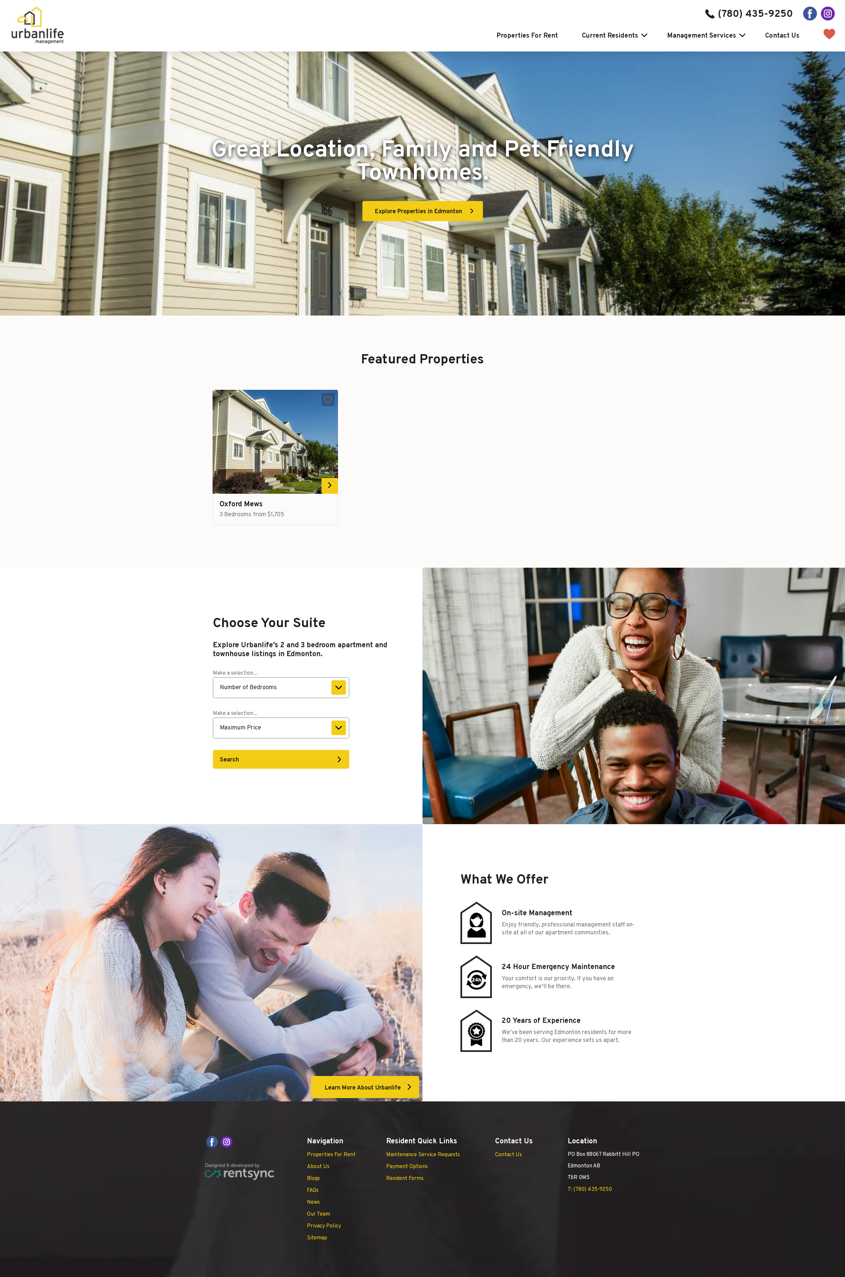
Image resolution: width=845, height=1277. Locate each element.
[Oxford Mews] (275, 442)
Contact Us (782, 36)
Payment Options (407, 1166)
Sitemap (317, 1238)
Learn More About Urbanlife (363, 1088)
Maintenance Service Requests (423, 1155)
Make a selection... (235, 673)
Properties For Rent (527, 36)
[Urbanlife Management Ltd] (37, 25)
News (313, 1202)
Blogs (313, 1178)
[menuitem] (524, 36)
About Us (318, 1166)
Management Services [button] (701, 36)
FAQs (313, 1190)
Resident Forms (404, 1178)
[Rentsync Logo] (239, 1171)
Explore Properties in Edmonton (418, 212)
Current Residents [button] (610, 36)
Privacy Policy (324, 1226)
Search (229, 760)
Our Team (318, 1214)
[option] (275, 457)
